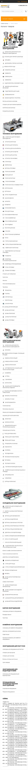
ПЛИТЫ (6, 237)
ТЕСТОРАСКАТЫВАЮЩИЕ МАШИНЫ (13, 466)
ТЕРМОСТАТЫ (8, 290)
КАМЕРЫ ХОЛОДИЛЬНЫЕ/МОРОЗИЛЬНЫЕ (15, 535)
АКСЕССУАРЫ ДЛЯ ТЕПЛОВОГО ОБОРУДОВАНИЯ (11, 137)
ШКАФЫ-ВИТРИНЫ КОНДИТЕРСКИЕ (13, 601)
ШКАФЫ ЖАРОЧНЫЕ (9, 310)
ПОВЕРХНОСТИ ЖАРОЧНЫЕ (11, 247)
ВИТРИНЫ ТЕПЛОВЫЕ (10, 168)
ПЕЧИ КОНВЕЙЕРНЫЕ (10, 217)
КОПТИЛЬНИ (8, 191)
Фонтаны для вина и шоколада (10, 101)
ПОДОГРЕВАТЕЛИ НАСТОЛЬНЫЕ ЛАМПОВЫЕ (11, 251)
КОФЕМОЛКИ (8, 79)
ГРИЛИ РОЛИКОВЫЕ (10, 181)
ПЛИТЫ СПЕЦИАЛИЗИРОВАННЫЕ (13, 244)
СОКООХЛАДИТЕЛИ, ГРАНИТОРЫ (12, 97)
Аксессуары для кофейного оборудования (12, 627)
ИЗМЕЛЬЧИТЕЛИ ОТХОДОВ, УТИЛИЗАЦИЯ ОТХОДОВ (13, 354)
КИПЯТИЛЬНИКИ (9, 188)
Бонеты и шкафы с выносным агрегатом (12, 550)
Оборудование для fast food (14, 646)
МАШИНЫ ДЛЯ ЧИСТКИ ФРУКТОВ (11, 415)
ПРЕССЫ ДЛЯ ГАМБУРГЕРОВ (12, 436)
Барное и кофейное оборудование (10, 47)
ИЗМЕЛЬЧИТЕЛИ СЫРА (10, 364)
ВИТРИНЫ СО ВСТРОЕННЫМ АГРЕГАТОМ (14, 525)
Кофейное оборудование (12, 624)
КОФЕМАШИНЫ (8, 76)
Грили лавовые (6, 662)
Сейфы (5, 698)
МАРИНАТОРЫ (8, 382)
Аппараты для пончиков (8, 655)
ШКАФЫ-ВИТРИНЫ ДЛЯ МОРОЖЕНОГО (14, 598)
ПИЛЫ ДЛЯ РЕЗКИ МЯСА (10, 433)
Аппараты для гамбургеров (9, 273)
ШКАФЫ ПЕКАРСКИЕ (10, 313)
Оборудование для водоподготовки (10, 670)
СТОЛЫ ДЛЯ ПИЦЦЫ (10, 563)
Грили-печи (5, 277)
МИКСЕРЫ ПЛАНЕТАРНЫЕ (11, 395)
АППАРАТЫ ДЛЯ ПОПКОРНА (11, 145)
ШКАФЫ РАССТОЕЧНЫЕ (10, 316)
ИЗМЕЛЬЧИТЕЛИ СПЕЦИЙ (11, 358)
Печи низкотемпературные (9, 283)
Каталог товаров (8, 19)
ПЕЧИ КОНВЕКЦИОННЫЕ (11, 221)
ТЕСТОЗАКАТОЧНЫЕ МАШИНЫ (12, 456)
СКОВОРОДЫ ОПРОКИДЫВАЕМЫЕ (13, 263)
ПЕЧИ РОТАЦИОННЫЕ (10, 227)
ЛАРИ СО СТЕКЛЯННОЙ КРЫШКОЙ (13, 542)
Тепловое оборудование (12, 134)
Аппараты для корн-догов (9, 652)
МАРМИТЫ (7, 201)
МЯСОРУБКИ (8, 418)
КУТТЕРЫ (7, 376)
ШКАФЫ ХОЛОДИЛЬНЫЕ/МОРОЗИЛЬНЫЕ (10, 585)
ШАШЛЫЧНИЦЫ (9, 303)
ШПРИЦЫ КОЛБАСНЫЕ (10, 481)
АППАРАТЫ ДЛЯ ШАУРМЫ (11, 155)
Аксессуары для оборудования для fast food (13, 649)
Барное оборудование (11, 608)
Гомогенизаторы (7, 405)
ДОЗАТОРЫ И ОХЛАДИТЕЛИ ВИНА (11, 557)
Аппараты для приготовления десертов (12, 104)
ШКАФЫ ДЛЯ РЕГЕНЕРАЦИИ (11, 306)
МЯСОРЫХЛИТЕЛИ (9, 422)
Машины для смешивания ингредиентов (12, 412)
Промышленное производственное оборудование (10, 684)
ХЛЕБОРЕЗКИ (8, 478)
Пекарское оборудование (9, 691)
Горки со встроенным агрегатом (10, 553)
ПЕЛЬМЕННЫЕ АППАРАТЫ (9, 430)
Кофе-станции (6, 634)
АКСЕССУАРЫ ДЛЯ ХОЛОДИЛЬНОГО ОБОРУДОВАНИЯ (12, 507)
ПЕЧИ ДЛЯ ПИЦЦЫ (9, 211)
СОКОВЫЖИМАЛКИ (9, 94)
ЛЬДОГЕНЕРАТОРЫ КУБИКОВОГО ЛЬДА (14, 83)
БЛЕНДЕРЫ (7, 60)
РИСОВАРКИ (8, 255)
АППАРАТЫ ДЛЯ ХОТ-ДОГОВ (11, 151)
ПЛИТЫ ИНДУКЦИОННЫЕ (11, 241)
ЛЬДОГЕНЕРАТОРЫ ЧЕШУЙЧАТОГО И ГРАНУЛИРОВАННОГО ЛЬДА (13, 546)
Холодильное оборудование (14, 503)
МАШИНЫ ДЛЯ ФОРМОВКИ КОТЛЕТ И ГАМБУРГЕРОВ (12, 391)
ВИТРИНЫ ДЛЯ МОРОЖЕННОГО (12, 515)
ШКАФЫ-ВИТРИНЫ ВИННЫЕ (11, 594)
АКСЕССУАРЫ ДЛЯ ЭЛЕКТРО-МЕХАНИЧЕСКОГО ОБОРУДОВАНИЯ (11, 346)
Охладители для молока (8, 111)
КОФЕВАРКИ (8, 73)
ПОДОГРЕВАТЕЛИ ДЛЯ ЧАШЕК (12, 91)
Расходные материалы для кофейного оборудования (12, 638)
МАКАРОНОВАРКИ (9, 198)
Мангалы (5, 280)
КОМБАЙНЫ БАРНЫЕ (10, 69)
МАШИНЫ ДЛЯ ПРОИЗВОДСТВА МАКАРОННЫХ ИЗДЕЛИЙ (11, 387)
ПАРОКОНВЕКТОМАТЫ (10, 208)
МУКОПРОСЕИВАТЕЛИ (10, 402)
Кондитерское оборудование (9, 688)
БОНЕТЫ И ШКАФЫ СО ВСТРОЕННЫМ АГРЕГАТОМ (13, 512)
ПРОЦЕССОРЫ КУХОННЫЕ (11, 443)
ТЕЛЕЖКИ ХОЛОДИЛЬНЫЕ (11, 570)
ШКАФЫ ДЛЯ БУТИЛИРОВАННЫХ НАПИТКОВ (11, 577)
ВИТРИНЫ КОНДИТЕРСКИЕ (11, 519)
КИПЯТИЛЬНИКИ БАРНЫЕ (9, 107)
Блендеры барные (7, 614)
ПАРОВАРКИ (7, 204)
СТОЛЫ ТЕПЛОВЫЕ (9, 267)
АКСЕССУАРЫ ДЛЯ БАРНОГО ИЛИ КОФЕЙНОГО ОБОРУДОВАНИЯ (12, 52)
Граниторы (5, 617)
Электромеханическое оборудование (12, 341)
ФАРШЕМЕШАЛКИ (9, 474)
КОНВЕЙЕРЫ (8, 372)
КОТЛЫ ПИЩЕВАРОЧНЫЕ (11, 194)
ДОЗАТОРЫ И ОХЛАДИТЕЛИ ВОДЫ (13, 532)
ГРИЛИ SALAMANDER (10, 171)
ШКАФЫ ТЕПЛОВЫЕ (9, 320)
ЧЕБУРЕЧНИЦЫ (8, 300)
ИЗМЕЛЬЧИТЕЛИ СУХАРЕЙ (11, 361)
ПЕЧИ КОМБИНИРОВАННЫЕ (11, 214)
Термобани (5, 287)
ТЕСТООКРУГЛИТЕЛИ (10, 463)
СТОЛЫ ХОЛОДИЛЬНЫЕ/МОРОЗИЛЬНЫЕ (15, 567)
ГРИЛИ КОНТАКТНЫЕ (10, 178)
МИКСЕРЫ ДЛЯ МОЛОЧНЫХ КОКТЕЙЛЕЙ (10, 87)
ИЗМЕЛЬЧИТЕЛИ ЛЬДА (9, 66)
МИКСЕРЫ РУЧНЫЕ (9, 399)
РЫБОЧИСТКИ (8, 446)
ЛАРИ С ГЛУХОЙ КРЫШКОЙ (11, 539)
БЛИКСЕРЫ (7, 350)
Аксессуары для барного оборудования (12, 611)
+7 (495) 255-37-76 (22, 5)
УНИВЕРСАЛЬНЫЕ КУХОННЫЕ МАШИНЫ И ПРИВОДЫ (14, 470)
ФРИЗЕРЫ (7, 573)
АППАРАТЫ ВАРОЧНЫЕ (10, 141)
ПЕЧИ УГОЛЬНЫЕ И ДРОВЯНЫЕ (12, 234)
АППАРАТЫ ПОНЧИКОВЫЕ (11, 158)
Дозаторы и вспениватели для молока (12, 631)
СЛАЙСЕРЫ (7, 450)
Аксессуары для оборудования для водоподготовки (11, 674)
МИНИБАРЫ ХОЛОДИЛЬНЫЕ (12, 560)
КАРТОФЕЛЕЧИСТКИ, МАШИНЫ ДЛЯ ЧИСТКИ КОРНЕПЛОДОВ (12, 368)
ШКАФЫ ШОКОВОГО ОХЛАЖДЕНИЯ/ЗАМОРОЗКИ (12, 590)
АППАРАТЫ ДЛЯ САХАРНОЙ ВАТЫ (13, 148)
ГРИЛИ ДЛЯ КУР (9, 174)
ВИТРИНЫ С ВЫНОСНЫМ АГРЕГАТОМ (13, 522)
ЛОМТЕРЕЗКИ (8, 379)
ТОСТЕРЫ (7, 293)
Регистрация (24, 1)
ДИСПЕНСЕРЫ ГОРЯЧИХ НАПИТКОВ (13, 63)
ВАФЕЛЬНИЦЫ (8, 165)
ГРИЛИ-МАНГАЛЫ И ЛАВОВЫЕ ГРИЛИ (14, 184)
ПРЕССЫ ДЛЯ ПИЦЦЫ (10, 440)
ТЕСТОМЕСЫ (7, 460)
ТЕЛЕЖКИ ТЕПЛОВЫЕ (10, 270)
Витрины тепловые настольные (10, 659)
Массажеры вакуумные (8, 409)
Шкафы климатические (8, 581)
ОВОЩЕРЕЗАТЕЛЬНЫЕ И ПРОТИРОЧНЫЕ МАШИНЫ (9, 426)
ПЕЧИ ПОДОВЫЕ (9, 224)
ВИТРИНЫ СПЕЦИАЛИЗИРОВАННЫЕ (13, 529)
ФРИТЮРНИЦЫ (9, 296)
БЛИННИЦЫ (8, 161)
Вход (19, 1)
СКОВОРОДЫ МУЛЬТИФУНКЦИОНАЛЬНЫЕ (9, 259)
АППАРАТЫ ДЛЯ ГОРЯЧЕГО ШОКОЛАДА (13, 56)
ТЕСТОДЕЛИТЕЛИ (9, 453)
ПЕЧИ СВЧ (7, 231)
